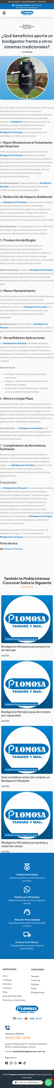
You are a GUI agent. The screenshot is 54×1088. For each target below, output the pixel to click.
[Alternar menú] (4, 13)
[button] (48, 1082)
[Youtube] (20, 1063)
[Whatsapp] (15, 1063)
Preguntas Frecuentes (28, 27)
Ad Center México (35, 1083)
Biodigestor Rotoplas (25, 26)
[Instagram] (11, 1063)
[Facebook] (6, 1063)
